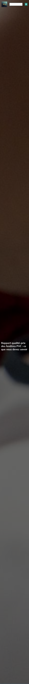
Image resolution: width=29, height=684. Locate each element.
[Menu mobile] (26, 4)
